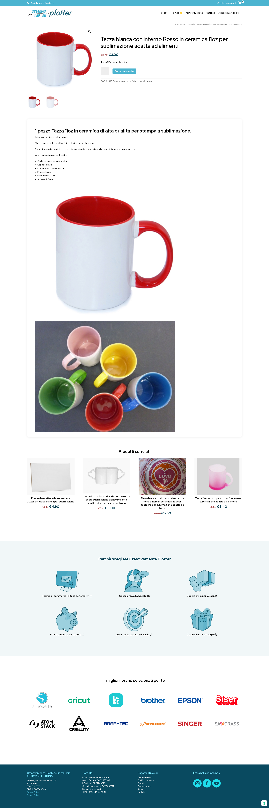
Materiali (183, 24)
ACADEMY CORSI (194, 13)
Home (176, 24)
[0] (240, 3)
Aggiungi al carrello (124, 71)
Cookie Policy (33, 792)
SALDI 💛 (178, 13)
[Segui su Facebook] (207, 783)
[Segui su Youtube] (216, 783)
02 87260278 (99, 783)
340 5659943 (103, 780)
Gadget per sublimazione (224, 24)
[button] (89, 31)
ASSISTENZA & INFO (228, 13)
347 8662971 (108, 786)
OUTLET (210, 13)
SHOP (164, 13)
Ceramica (238, 24)
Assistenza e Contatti (42, 3)
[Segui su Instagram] (197, 783)
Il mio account (229, 3)
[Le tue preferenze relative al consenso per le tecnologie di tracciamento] (264, 803)
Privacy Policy (33, 795)
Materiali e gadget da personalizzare (201, 24)
